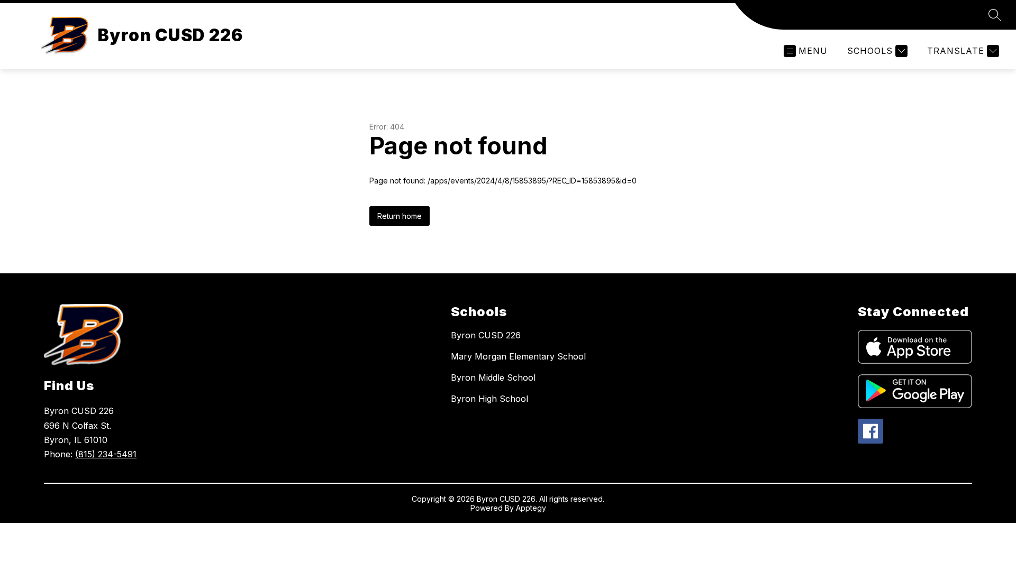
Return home (399, 215)
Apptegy (531, 507)
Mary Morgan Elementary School (518, 356)
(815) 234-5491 (106, 454)
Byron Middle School (493, 377)
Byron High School (489, 398)
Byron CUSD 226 (486, 335)
